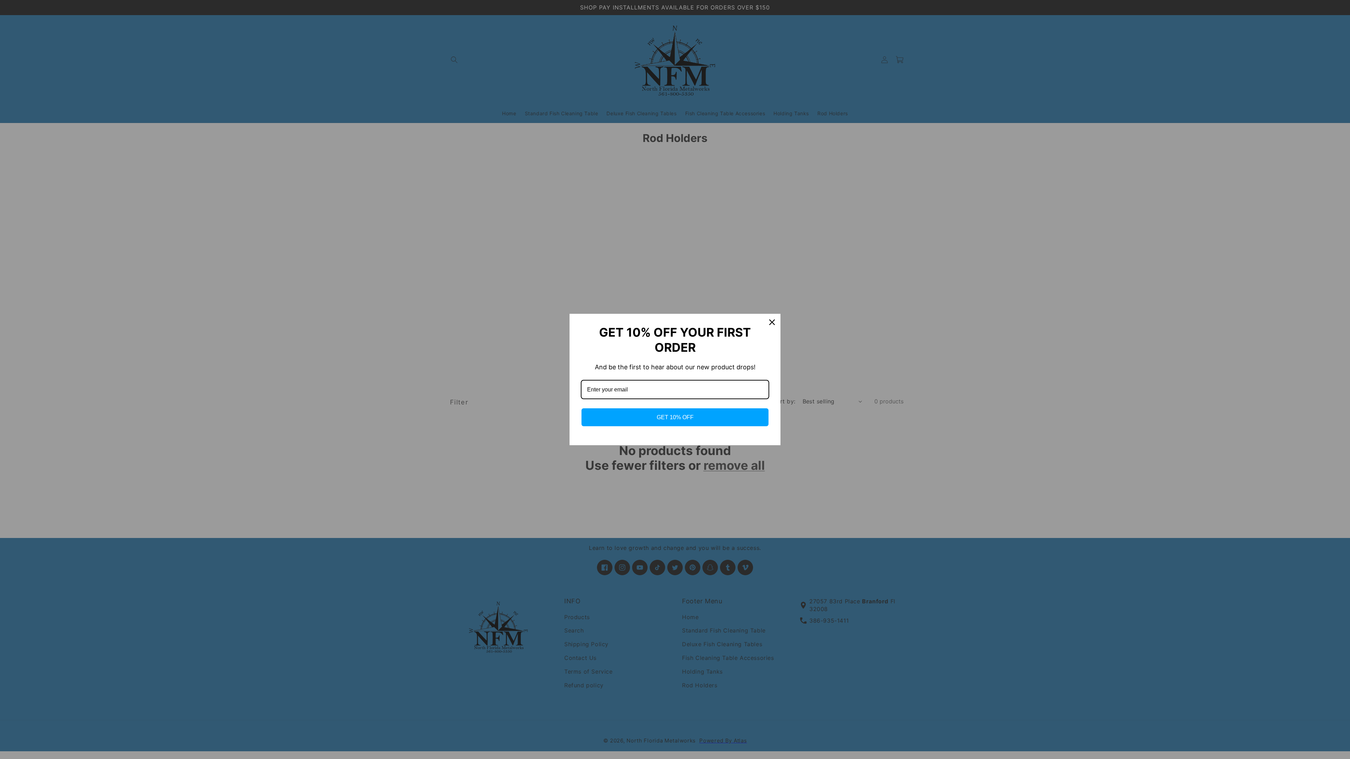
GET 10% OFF (675, 417)
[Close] (772, 322)
